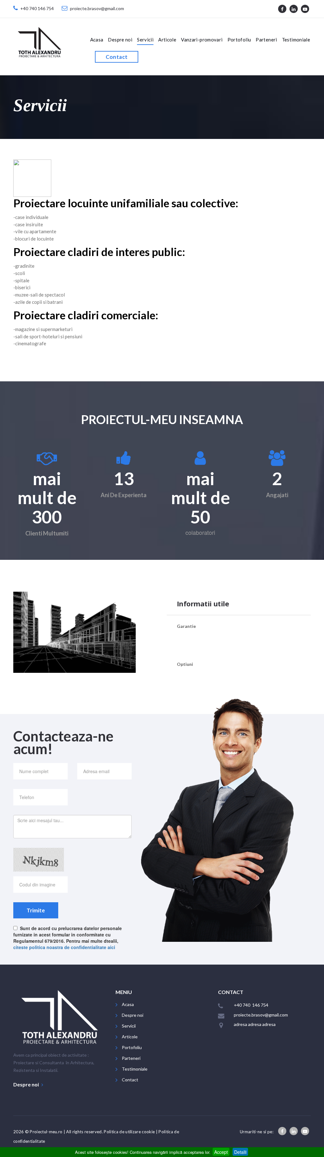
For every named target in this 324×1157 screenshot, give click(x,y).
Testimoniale (296, 39)
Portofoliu (239, 39)
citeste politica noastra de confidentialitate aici (64, 947)
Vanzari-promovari (201, 39)
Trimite (36, 910)
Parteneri (266, 39)
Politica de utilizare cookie (129, 1131)
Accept (221, 1152)
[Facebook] (282, 9)
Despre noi (120, 39)
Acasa (96, 39)
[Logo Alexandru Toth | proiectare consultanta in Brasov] (59, 1016)
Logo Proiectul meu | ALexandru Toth (39, 42)
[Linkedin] (294, 9)
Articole (167, 39)
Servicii (145, 39)
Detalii (240, 1152)
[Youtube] (305, 9)
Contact (117, 56)
